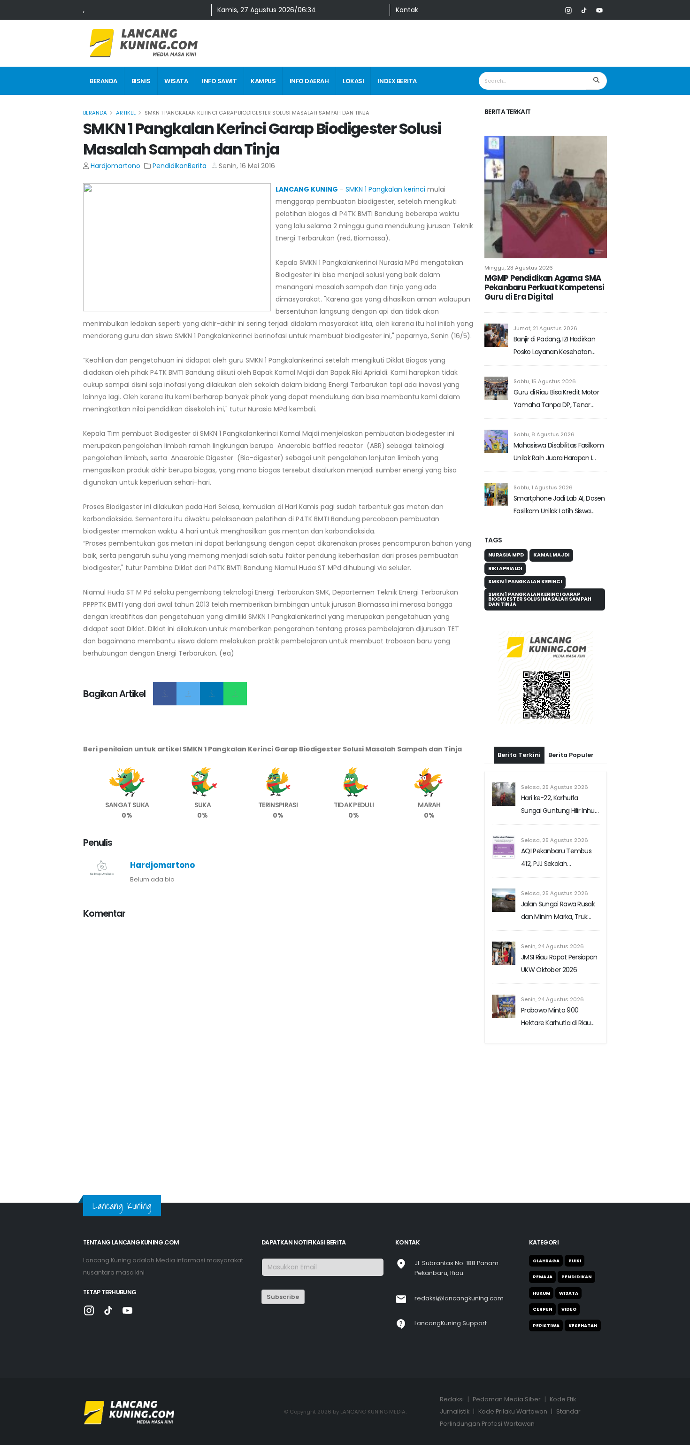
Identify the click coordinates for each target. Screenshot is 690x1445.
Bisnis (141, 81)
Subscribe (283, 1297)
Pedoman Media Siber (507, 1399)
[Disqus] (278, 1044)
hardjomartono (115, 165)
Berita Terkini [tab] (519, 755)
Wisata (176, 81)
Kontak (407, 10)
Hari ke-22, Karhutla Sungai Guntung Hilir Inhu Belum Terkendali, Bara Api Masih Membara (559, 805)
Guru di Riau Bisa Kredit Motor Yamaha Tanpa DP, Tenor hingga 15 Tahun (556, 399)
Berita (197, 165)
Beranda (103, 81)
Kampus (263, 81)
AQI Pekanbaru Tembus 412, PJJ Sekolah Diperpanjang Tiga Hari (556, 858)
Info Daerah (309, 81)
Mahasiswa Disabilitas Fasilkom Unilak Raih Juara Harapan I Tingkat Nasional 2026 (559, 452)
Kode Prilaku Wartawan (512, 1411)
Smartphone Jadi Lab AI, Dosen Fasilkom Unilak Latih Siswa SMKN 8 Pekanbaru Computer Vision (559, 506)
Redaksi (452, 1399)
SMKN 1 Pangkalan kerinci (385, 189)
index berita (397, 81)
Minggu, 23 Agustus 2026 (518, 267)
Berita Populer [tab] (571, 755)
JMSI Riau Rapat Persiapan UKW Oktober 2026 (559, 963)
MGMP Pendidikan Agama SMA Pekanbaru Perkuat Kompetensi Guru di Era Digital (544, 287)
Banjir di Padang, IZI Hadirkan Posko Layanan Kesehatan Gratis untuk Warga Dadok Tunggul (554, 346)
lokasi (353, 81)
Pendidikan (170, 165)
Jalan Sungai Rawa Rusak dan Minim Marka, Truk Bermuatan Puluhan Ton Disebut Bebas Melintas (558, 911)
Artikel (126, 112)
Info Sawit (219, 81)
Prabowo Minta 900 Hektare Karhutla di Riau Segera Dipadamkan (555, 1017)
